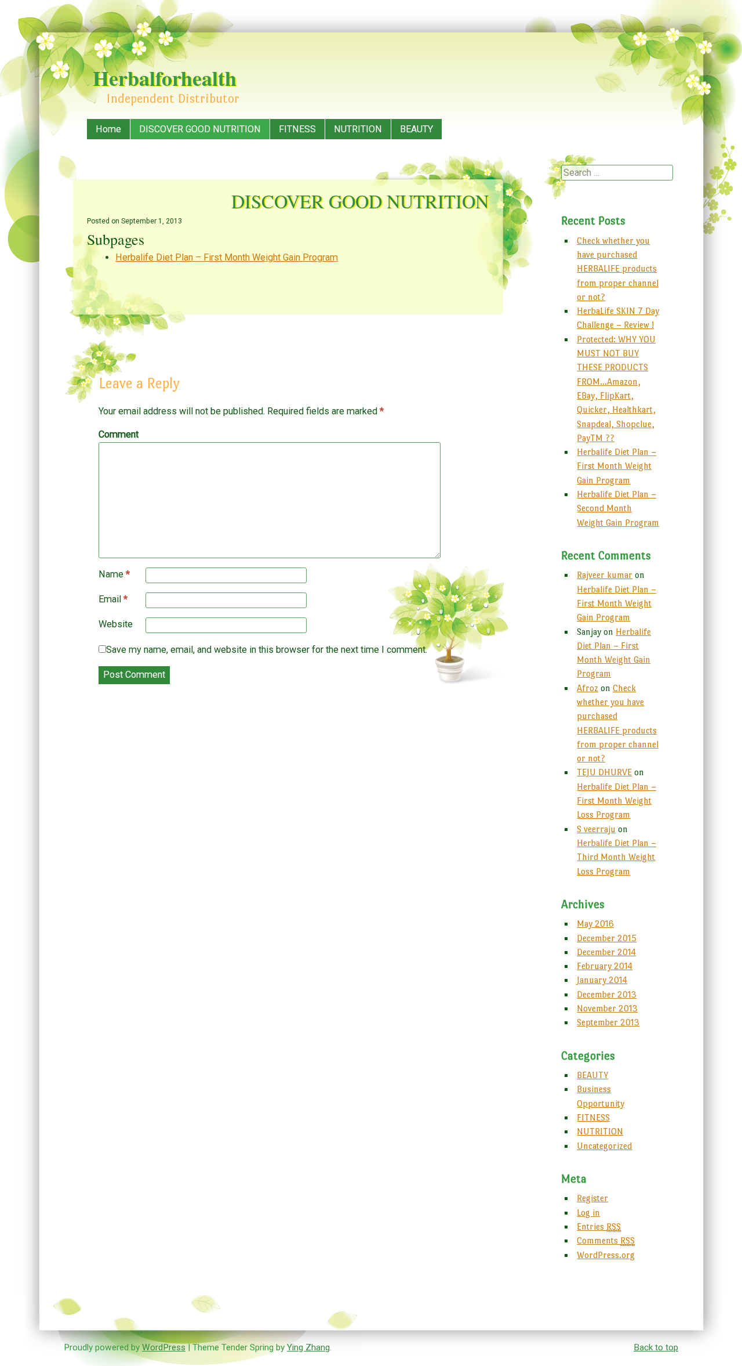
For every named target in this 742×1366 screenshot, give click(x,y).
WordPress (164, 1347)
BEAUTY (416, 129)
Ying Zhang (308, 1347)
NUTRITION (358, 129)
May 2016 (595, 923)
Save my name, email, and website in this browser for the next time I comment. (266, 649)
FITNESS (297, 129)
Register (592, 1198)
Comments (606, 1240)
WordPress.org (606, 1255)
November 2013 (607, 1008)
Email (113, 599)
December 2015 (606, 938)
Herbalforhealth (165, 78)
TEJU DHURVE (604, 772)
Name (114, 574)
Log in (588, 1212)
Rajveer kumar (604, 575)
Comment (119, 434)
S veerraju (596, 829)
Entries (599, 1226)
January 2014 (602, 980)
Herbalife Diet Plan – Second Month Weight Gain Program (618, 508)
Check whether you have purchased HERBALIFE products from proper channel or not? (618, 269)
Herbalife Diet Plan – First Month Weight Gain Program (226, 257)
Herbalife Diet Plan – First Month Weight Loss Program (616, 801)
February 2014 (604, 966)
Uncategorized (604, 1146)
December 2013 (606, 994)
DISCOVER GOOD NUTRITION (200, 129)
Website (116, 624)
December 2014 (606, 952)
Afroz (587, 688)
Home (108, 129)
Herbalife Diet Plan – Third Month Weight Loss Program (616, 857)
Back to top (656, 1347)
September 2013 (608, 1022)
